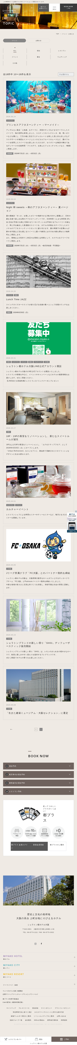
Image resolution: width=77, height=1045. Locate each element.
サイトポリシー (46, 1008)
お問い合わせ (61, 1016)
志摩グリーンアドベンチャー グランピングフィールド (20, 994)
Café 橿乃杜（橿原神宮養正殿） (13, 1002)
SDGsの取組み (39, 1020)
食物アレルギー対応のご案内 (21, 1016)
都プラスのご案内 (57, 845)
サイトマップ (11, 1008)
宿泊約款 (35, 1008)
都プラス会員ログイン (43, 7)
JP (32, 7)
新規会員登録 (38, 845)
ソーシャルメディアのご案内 (44, 1016)
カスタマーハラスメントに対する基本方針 (49, 1012)
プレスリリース (24, 1008)
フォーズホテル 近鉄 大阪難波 (13, 991)
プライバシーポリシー (62, 1008)
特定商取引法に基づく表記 (22, 1012)
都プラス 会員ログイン (19, 846)
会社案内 (28, 1020)
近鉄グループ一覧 (16, 1020)
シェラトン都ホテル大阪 (38, 1043)
